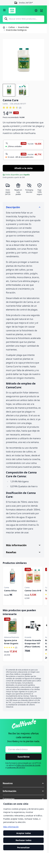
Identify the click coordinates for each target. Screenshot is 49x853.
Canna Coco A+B (33, 590)
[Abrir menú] (4, 10)
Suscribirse (23, 756)
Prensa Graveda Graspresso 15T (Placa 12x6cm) (33, 643)
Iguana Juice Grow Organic (11, 642)
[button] (12, 107)
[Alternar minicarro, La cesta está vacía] (41, 10)
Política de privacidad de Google (28, 765)
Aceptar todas (23, 833)
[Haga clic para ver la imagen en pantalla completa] (23, 60)
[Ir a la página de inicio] (21, 10)
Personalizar (23, 847)
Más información (11, 826)
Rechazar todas (23, 840)
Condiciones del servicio (16, 767)
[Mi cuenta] (36, 10)
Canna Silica (10, 590)
